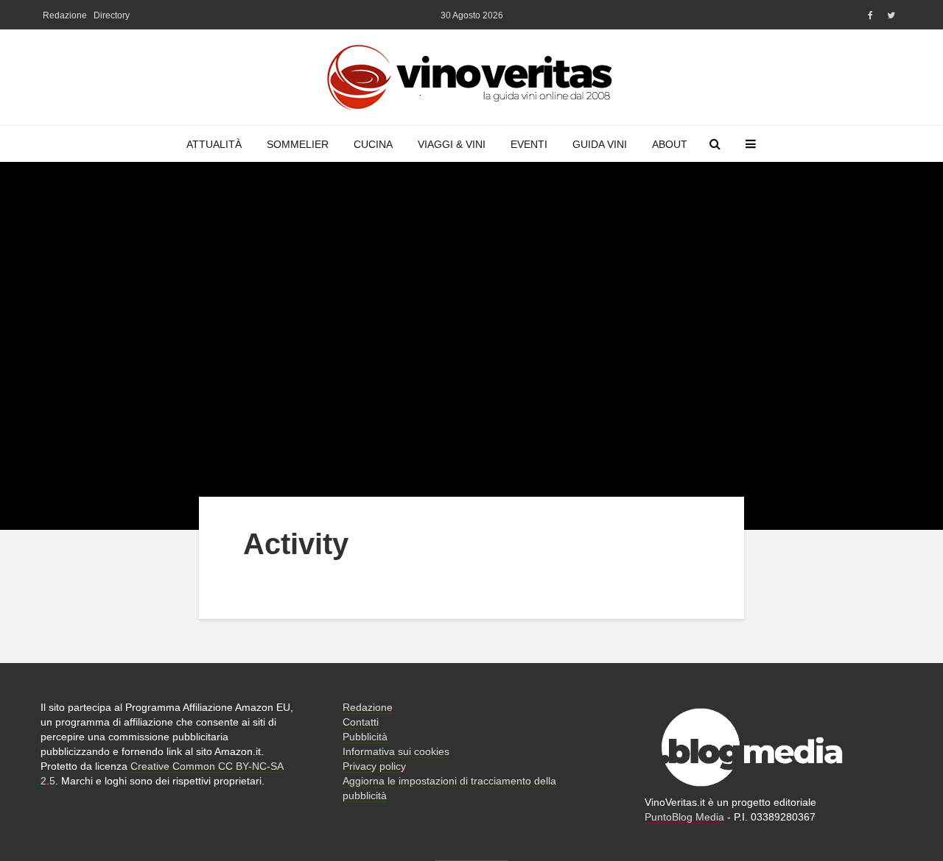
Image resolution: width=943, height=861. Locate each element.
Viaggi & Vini (451, 144)
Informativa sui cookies (396, 751)
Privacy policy (374, 766)
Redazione (65, 15)
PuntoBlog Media (684, 817)
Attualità (214, 144)
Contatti (361, 722)
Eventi (529, 144)
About (669, 144)
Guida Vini (599, 144)
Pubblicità (365, 737)
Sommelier (298, 144)
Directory (112, 15)
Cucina (373, 144)
